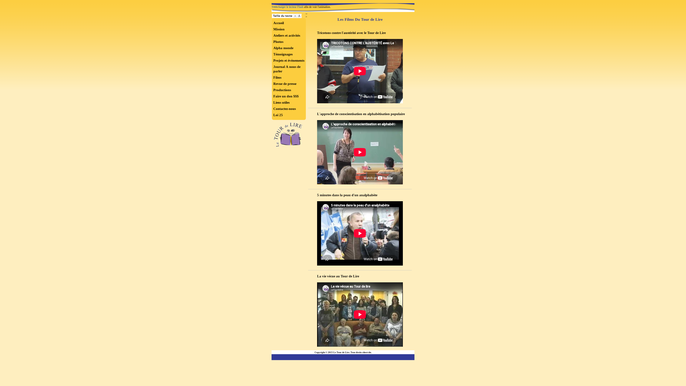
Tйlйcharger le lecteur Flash (287, 6)
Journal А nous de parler (286, 69)
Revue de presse (284, 84)
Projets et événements (288, 60)
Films (277, 77)
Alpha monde (283, 48)
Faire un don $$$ (286, 96)
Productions (282, 90)
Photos (278, 42)
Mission (279, 29)
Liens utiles (281, 102)
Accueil (278, 23)
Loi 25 (278, 115)
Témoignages (283, 54)
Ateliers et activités (286, 35)
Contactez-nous (284, 109)
